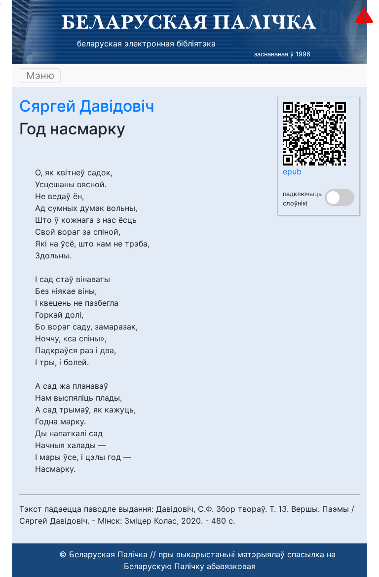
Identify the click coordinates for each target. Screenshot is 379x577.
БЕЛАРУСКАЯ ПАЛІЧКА (188, 22)
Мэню (40, 76)
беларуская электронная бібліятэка (146, 43)
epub (292, 171)
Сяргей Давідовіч (86, 106)
